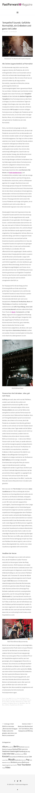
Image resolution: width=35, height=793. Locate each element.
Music (6, 760)
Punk (31, 760)
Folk (22, 749)
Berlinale (21, 747)
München (23, 760)
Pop (27, 759)
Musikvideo (18, 760)
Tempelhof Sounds (14, 705)
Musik (10, 698)
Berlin (23, 698)
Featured (9, 749)
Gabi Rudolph (14, 31)
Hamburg (22, 751)
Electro (4, 749)
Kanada (21, 754)
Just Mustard (10, 703)
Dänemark (26, 747)
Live (7, 698)
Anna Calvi (19, 698)
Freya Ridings (7, 701)
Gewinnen (6, 751)
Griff (11, 701)
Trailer (3, 767)
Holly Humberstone (15, 172)
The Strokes (20, 705)
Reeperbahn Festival (6, 762)
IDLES (13, 312)
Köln (22, 757)
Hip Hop (28, 751)
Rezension (19, 762)
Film (19, 749)
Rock (23, 762)
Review (13, 762)
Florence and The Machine (21, 700)
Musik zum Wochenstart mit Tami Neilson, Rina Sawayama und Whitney (25, 727)
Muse (27, 703)
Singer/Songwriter (6, 765)
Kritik (19, 757)
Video (7, 767)
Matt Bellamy (22, 703)
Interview (10, 753)
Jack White (17, 754)
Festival (13, 700)
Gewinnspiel (14, 751)
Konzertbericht (14, 757)
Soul (11, 765)
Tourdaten (26, 764)
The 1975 (15, 765)
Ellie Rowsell (8, 700)
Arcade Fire (10, 747)
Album (5, 746)
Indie (4, 754)
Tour (19, 764)
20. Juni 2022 (5, 31)
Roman (27, 762)
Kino (25, 754)
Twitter (17, 781)
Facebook (14, 781)
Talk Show (7, 705)
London (3, 760)
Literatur (26, 757)
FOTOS (26, 749)
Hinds (14, 701)
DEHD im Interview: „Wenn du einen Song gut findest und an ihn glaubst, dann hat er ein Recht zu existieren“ (10, 729)
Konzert (15, 703)
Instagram (20, 781)
